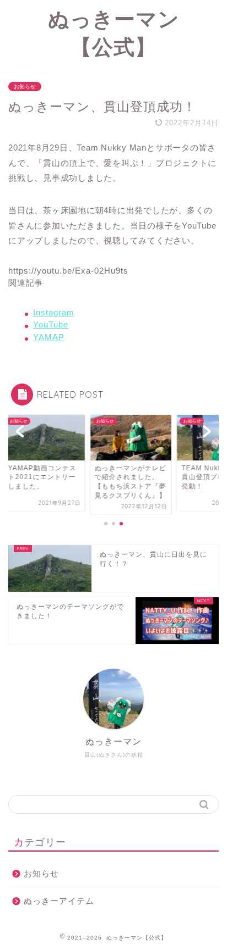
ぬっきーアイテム (59, 900)
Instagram (53, 312)
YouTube (50, 324)
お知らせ (25, 87)
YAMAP (48, 337)
